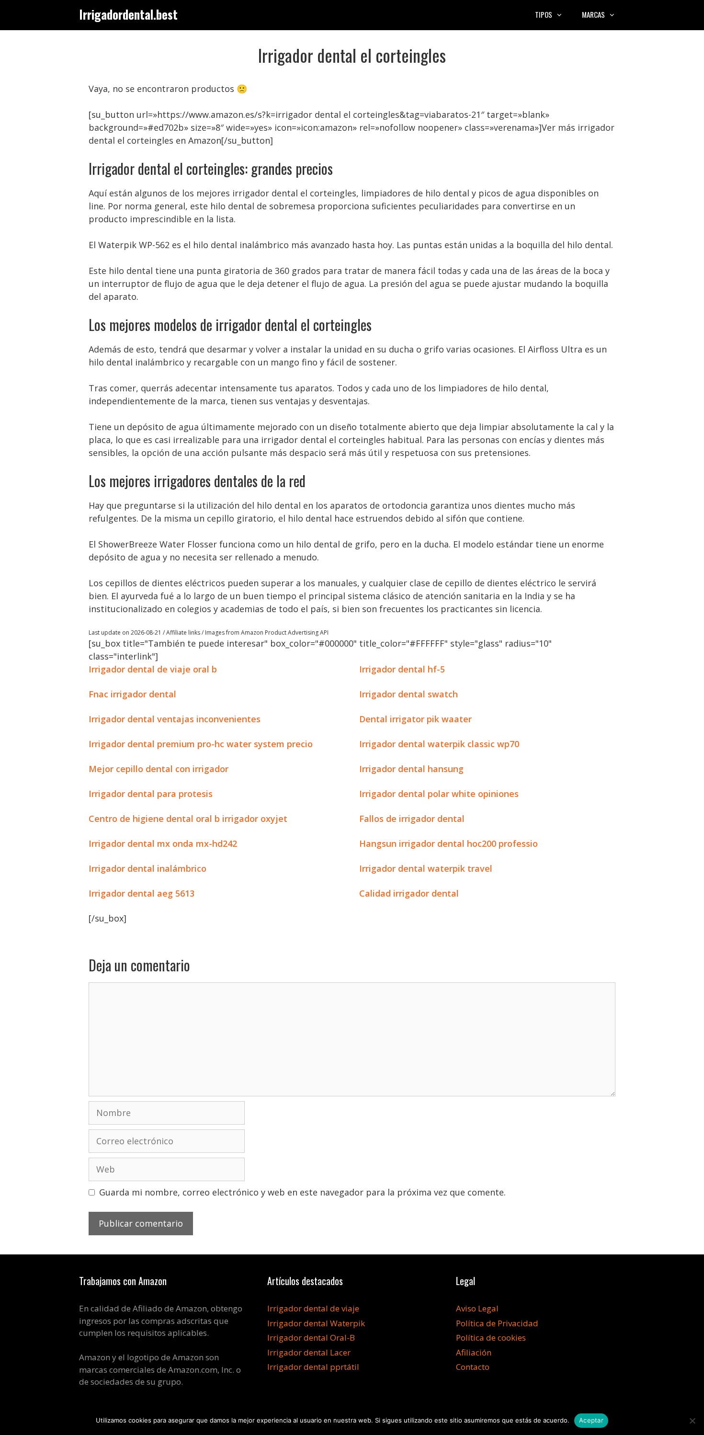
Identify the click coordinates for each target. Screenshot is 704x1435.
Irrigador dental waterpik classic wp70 (439, 744)
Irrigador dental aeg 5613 (141, 893)
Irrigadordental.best (128, 14)
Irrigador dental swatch (408, 694)
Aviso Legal (477, 1308)
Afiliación (473, 1352)
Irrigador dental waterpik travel (425, 868)
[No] (692, 1420)
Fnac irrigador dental (132, 694)
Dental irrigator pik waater (415, 719)
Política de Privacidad (497, 1323)
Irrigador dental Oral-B (311, 1337)
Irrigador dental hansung (411, 768)
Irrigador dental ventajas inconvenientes (175, 719)
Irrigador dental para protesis (151, 793)
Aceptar (591, 1420)
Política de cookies (491, 1337)
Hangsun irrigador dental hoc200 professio (448, 843)
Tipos (543, 14)
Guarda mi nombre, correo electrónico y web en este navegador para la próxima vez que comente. (302, 1192)
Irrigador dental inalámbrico (147, 868)
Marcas (593, 14)
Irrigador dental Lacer (309, 1352)
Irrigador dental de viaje (313, 1308)
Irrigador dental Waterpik (316, 1323)
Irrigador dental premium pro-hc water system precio (201, 744)
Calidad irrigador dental (409, 893)
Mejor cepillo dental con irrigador (158, 768)
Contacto (472, 1366)
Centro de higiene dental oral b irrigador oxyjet (188, 818)
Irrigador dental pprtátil (313, 1366)
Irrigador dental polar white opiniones (439, 793)
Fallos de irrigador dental (412, 818)
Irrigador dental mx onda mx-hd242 (163, 843)
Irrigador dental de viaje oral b (153, 669)
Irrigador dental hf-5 (402, 669)
